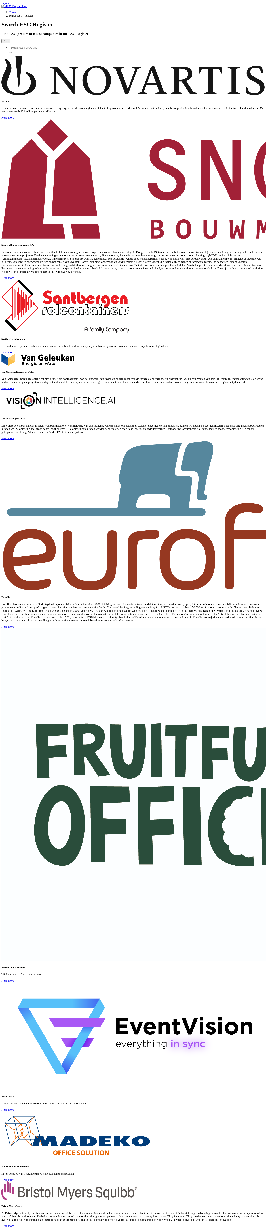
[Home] (14, 6)
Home (12, 12)
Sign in (5, 3)
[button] (10, 52)
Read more (7, 117)
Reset (6, 41)
